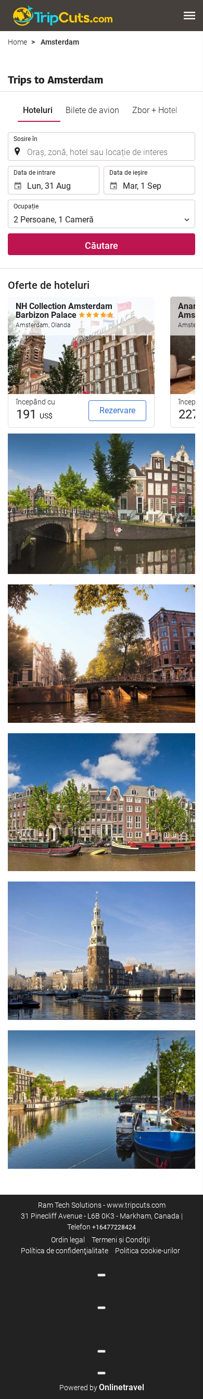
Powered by (101, 1387)
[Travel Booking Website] (62, 15)
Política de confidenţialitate (64, 1251)
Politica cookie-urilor (147, 1251)
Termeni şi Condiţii (121, 1240)
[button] (189, 15)
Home (17, 42)
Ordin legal (68, 1240)
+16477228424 (114, 1227)
